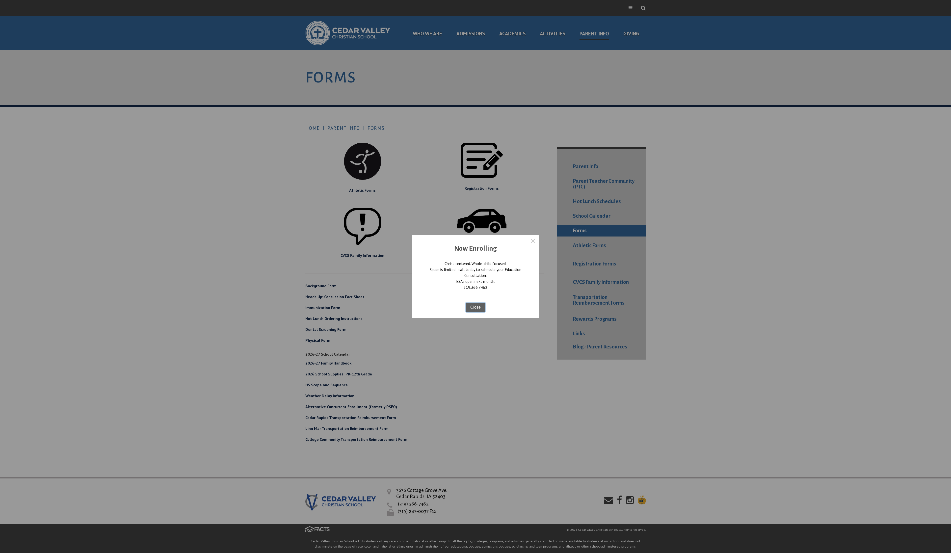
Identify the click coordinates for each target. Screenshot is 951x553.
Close (475, 307)
